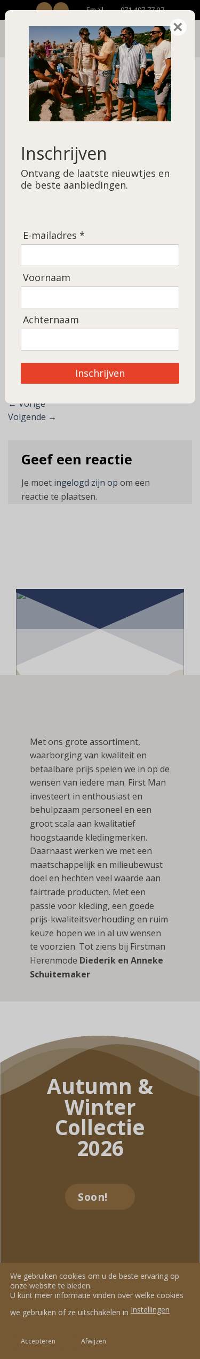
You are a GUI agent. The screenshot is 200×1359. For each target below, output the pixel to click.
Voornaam (46, 277)
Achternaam (51, 320)
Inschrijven (100, 373)
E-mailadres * (54, 235)
